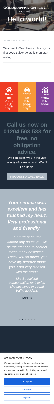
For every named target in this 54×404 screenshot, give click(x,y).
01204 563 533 (22, 131)
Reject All (27, 397)
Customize (27, 389)
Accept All (27, 381)
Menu (49, 8)
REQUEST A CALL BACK (27, 176)
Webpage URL (9, 85)
